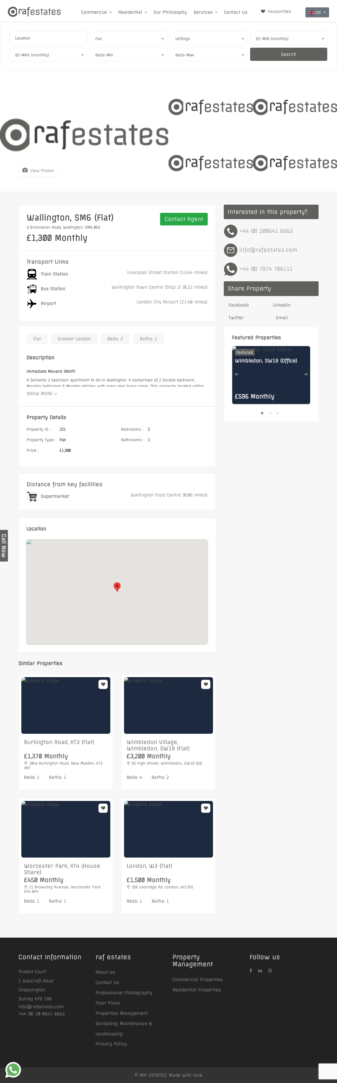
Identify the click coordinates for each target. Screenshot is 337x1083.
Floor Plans (108, 1003)
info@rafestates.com (268, 250)
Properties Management (122, 1013)
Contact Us (235, 12)
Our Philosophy (170, 12)
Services (203, 12)
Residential (130, 12)
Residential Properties (196, 989)
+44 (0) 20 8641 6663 (41, 1013)
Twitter (235, 317)
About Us (105, 972)
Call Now (4, 546)
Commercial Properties (197, 979)
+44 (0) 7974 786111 (266, 268)
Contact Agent (184, 219)
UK (319, 12)
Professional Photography (124, 992)
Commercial (94, 12)
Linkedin (281, 305)
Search (288, 54)
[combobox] (48, 38)
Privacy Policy (111, 1043)
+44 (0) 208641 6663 (266, 231)
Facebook (238, 305)
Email (281, 317)
